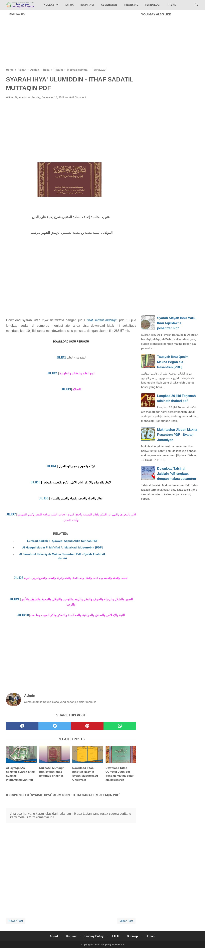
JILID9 (14, 599)
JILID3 (66, 389)
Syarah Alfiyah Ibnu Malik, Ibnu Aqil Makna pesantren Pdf (176, 323)
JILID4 (51, 466)
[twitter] (54, 726)
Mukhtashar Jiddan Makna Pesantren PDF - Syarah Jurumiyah (177, 435)
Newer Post (15, 920)
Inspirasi (87, 4)
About (54, 936)
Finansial (131, 4)
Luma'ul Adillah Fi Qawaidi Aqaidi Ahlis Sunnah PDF (62, 540)
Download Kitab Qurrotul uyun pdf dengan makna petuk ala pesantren (120, 773)
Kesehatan (109, 4)
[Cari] (196, 6)
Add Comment (77, 97)
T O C (115, 936)
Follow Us (17, 14)
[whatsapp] (120, 726)
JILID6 (43, 498)
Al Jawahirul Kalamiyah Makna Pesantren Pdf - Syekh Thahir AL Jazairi (62, 556)
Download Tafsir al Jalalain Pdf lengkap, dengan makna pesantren (176, 473)
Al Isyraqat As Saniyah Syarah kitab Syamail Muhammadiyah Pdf (20, 773)
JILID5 (35, 482)
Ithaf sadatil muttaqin (102, 320)
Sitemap (132, 936)
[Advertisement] (71, 40)
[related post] (21, 754)
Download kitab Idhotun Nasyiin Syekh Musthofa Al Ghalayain (85, 773)
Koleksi (49, 4)
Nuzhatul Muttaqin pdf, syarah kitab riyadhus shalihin (51, 771)
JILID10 (23, 615)
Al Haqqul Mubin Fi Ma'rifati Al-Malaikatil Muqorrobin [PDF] (62, 547)
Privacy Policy (94, 936)
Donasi (150, 936)
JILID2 (52, 373)
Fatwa (69, 4)
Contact (71, 936)
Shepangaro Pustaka (112, 944)
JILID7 (11, 514)
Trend (171, 4)
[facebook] (22, 726)
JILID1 (61, 357)
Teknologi (152, 4)
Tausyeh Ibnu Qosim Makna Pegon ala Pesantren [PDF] (172, 362)
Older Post (126, 920)
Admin (22, 97)
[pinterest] (87, 726)
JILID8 (18, 577)
